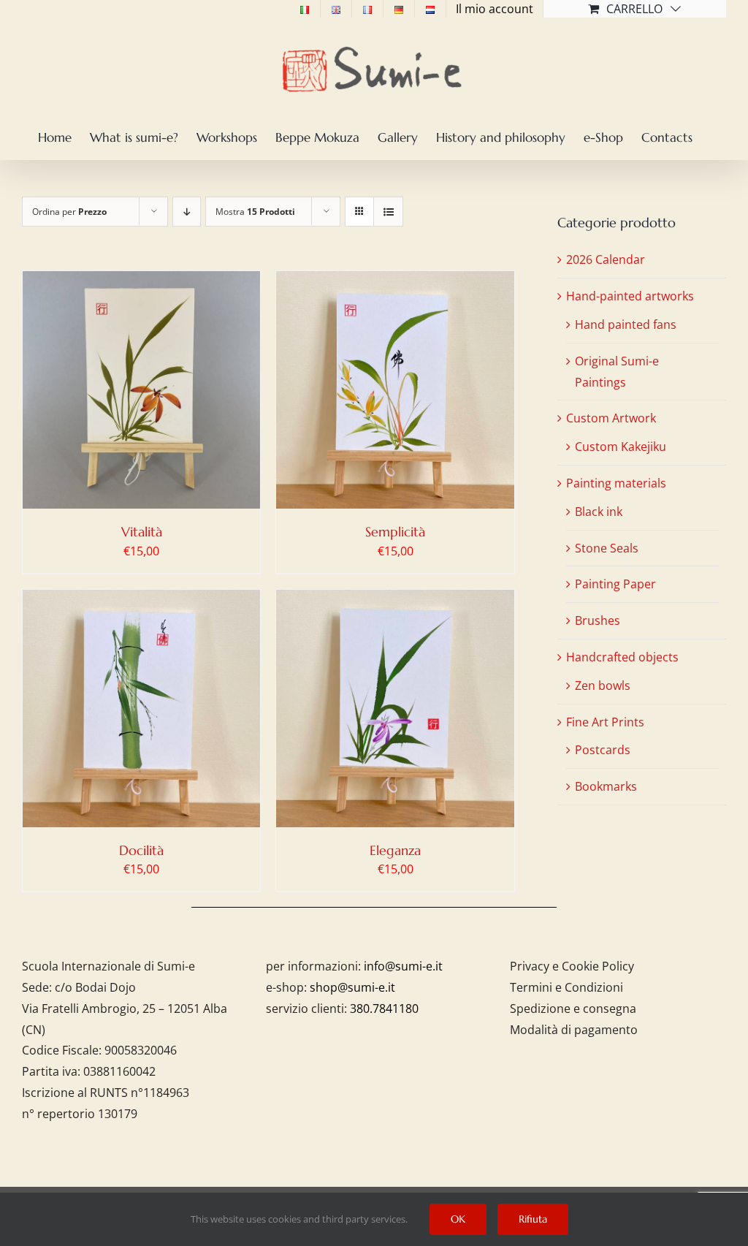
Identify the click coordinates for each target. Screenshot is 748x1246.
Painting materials (616, 483)
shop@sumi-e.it (352, 987)
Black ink (598, 512)
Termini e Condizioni (566, 987)
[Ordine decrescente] (186, 212)
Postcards (602, 750)
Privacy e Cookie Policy (572, 966)
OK (458, 1219)
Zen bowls (602, 685)
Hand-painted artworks (630, 296)
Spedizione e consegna (573, 1008)
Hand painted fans (625, 324)
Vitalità (141, 531)
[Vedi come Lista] (388, 211)
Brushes (597, 620)
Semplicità (395, 531)
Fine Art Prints (605, 722)
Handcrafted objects (622, 657)
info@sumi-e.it (403, 966)
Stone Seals (606, 548)
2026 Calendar (605, 259)
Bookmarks (606, 786)
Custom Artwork (611, 418)
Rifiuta (533, 1219)
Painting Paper (615, 584)
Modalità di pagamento (574, 1030)
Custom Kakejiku (620, 446)
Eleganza (395, 850)
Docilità (141, 850)
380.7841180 (384, 1008)
